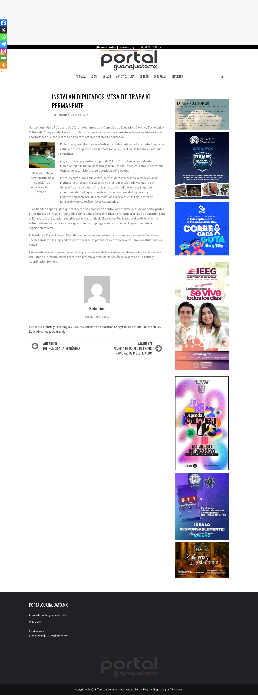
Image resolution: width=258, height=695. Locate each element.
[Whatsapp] (3, 37)
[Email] (3, 58)
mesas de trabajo (54, 331)
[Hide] (1, 71)
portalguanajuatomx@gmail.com (49, 635)
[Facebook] (3, 22)
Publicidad (35, 622)
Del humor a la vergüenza (61, 346)
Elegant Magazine (153, 689)
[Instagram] (3, 51)
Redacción (63, 114)
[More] (3, 65)
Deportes (177, 76)
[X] (3, 29)
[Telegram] (3, 44)
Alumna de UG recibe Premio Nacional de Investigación (133, 348)
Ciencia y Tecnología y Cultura (62, 327)
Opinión (144, 76)
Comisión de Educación (98, 327)
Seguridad (160, 76)
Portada (80, 76)
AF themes (176, 689)
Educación (149, 327)
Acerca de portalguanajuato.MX (47, 615)
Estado (107, 76)
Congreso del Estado (128, 327)
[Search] (222, 77)
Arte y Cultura (125, 76)
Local (94, 76)
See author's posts (97, 317)
